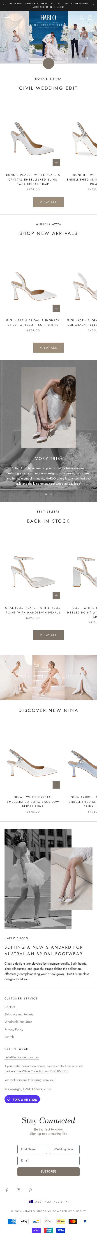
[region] (48, 37)
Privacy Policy (14, 1029)
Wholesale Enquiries (18, 1021)
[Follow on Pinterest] (30, 1190)
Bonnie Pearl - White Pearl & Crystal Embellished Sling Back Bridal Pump (33, 179)
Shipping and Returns (19, 1014)
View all (48, 202)
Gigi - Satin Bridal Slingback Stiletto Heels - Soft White (33, 322)
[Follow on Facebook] (7, 1190)
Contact (10, 1007)
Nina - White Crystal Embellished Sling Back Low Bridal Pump (33, 801)
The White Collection (30, 1071)
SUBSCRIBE (48, 1171)
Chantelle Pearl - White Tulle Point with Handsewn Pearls (33, 610)
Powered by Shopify (69, 1211)
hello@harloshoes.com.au (22, 1057)
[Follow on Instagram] (18, 1190)
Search (9, 1037)
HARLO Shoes (32, 1089)
